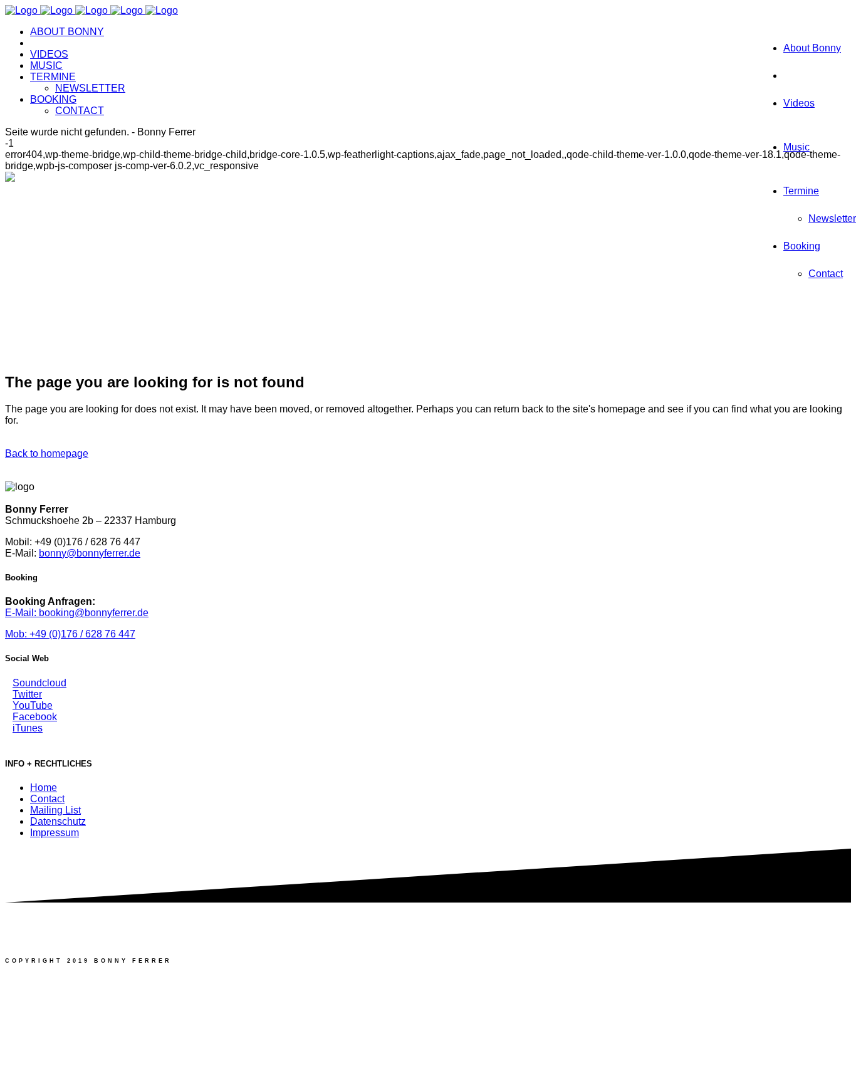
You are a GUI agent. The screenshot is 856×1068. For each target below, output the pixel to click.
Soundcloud (39, 683)
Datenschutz (58, 821)
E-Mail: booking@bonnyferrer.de (77, 612)
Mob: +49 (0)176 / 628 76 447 (70, 634)
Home (43, 787)
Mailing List (55, 810)
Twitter (27, 694)
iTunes (28, 728)
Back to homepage (46, 453)
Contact (47, 798)
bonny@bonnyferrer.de (89, 553)
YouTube (33, 705)
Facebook (35, 716)
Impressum (54, 832)
